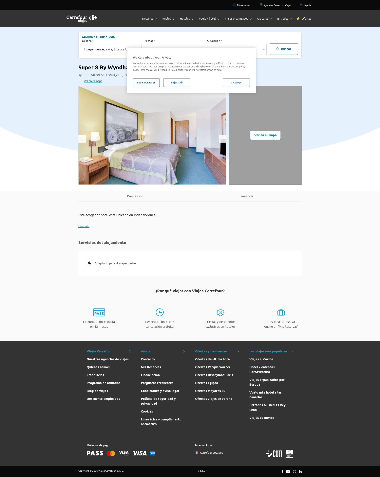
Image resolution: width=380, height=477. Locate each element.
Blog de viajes (97, 391)
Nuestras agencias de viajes (108, 359)
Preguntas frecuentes (157, 383)
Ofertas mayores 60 (210, 391)
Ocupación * (214, 40)
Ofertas (306, 18)
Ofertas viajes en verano (213, 399)
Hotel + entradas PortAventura (262, 369)
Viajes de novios (261, 418)
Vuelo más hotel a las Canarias (265, 395)
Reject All (177, 82)
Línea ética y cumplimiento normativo (161, 421)
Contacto (148, 359)
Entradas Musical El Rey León (267, 407)
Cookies (147, 411)
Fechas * (150, 40)
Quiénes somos (98, 367)
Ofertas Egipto (206, 383)
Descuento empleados (103, 399)
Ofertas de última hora (212, 359)
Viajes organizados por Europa (267, 382)
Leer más (83, 226)
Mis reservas (243, 5)
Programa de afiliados (103, 383)
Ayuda (307, 5)
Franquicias (95, 375)
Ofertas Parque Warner (212, 367)
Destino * (88, 40)
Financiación (150, 375)
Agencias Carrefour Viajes (277, 5)
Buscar (286, 49)
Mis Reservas (151, 367)
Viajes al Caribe (261, 359)
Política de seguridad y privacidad (158, 401)
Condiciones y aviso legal (160, 391)
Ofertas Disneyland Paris (214, 375)
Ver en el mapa (93, 81)
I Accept (236, 82)
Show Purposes (146, 82)
